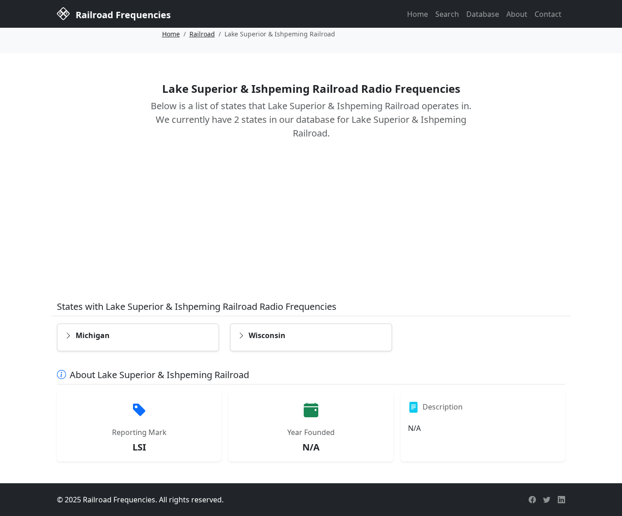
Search (447, 14)
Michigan (93, 335)
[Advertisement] (311, 226)
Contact (548, 14)
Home (417, 14)
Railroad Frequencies (122, 15)
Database (482, 14)
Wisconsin (267, 335)
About (516, 14)
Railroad (202, 34)
